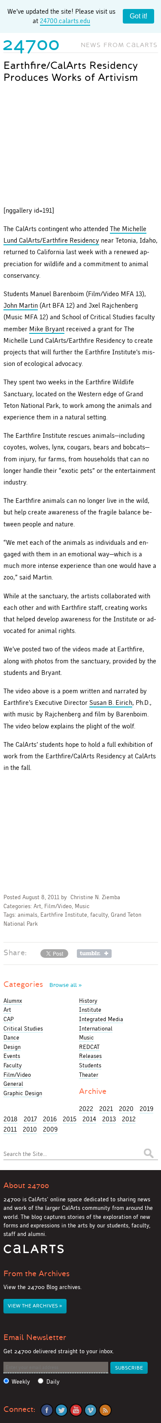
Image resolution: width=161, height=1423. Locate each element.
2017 (30, 1119)
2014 (89, 1119)
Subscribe (129, 1368)
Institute (90, 1009)
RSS (105, 1410)
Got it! (138, 16)
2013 (109, 1119)
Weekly (21, 1381)
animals (27, 915)
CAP (8, 1019)
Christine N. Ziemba (95, 897)
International (95, 1028)
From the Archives (36, 1273)
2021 (106, 1109)
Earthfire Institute (63, 915)
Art (37, 906)
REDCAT (89, 1046)
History (88, 1000)
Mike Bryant (46, 329)
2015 (69, 1119)
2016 (50, 1119)
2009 (50, 1129)
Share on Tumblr (94, 953)
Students (90, 1065)
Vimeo (90, 1410)
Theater (88, 1074)
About (26, 1185)
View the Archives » (35, 1306)
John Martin (20, 305)
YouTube (76, 1410)
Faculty (12, 1065)
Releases (90, 1055)
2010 (30, 1129)
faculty (99, 915)
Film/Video (58, 906)
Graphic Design (22, 1093)
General (13, 1083)
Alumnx (12, 1000)
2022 (86, 1109)
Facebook (46, 1410)
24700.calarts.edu (65, 21)
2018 (10, 1119)
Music (82, 906)
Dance (11, 1037)
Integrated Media (101, 1019)
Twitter (61, 1410)
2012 (129, 1119)
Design (12, 1046)
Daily (53, 1381)
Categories (42, 984)
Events (11, 1055)
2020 (126, 1109)
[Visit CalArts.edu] (33, 1252)
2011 (10, 1129)
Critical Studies (23, 1028)
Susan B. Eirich (110, 702)
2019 (146, 1109)
